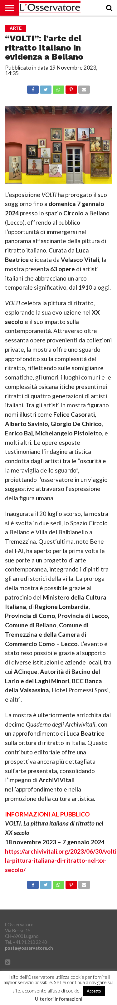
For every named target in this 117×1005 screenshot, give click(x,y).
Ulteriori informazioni (58, 999)
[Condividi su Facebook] (33, 88)
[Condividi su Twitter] (45, 88)
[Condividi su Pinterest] (71, 88)
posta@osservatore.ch (29, 948)
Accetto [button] (94, 990)
